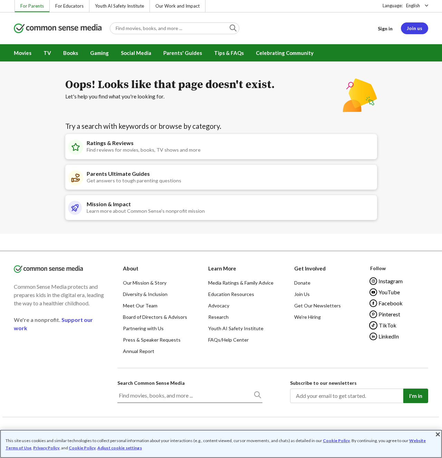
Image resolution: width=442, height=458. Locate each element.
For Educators (69, 6)
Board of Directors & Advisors (155, 317)
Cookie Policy (336, 440)
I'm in (415, 395)
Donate (302, 283)
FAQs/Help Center (228, 340)
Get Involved (310, 268)
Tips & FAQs (229, 53)
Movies (22, 53)
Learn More (222, 268)
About (130, 268)
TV (47, 53)
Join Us (302, 294)
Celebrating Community (285, 53)
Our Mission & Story (144, 283)
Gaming (99, 53)
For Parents (32, 6)
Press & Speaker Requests (152, 340)
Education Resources (231, 294)
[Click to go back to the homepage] (58, 28)
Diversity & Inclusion (145, 294)
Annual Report (138, 351)
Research (218, 317)
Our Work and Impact (177, 6)
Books (70, 53)
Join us (414, 28)
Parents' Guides (182, 53)
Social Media (136, 53)
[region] (221, 444)
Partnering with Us (143, 328)
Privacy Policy (46, 447)
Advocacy (218, 305)
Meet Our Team (140, 305)
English (413, 5)
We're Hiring (307, 317)
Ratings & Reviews (110, 143)
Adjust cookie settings (119, 448)
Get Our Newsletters (317, 305)
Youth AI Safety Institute (119, 6)
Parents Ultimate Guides (118, 173)
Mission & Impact (109, 204)
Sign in (385, 28)
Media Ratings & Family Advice (240, 283)
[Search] (257, 396)
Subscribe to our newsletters (323, 383)
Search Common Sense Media (151, 383)
